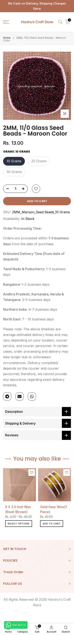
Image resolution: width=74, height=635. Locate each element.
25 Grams (38, 161)
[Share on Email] (19, 396)
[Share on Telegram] (7, 396)
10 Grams (14, 161)
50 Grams (14, 172)
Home (6, 37)
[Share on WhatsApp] (32, 396)
